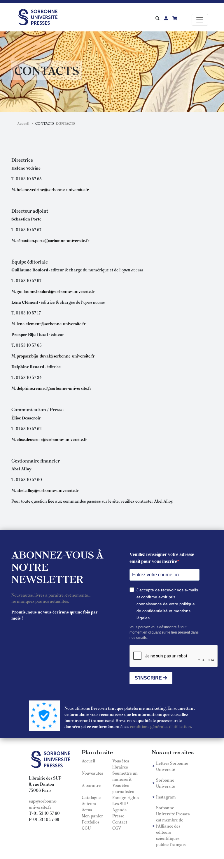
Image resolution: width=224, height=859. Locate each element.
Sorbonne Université (165, 783)
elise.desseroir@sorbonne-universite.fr (52, 439)
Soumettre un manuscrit (125, 776)
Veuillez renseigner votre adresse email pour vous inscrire (162, 558)
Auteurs (89, 803)
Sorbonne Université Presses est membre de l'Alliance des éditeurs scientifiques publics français (173, 826)
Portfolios (90, 822)
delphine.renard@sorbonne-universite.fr (54, 388)
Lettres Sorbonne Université (172, 766)
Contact (119, 822)
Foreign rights (125, 797)
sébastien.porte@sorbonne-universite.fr (53, 240)
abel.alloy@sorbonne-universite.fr (48, 490)
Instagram (166, 797)
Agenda (119, 809)
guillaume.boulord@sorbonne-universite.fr (56, 291)
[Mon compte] (166, 18)
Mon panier (92, 816)
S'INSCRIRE (149, 677)
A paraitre (91, 785)
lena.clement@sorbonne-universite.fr (51, 323)
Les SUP (120, 803)
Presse (118, 816)
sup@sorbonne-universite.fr (43, 804)
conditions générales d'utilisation (160, 726)
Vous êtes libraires (120, 764)
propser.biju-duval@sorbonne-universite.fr (55, 356)
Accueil (23, 123)
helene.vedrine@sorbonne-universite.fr (53, 189)
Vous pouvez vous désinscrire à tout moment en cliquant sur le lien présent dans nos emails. (164, 632)
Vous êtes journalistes (123, 788)
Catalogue (91, 797)
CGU (86, 828)
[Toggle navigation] (200, 20)
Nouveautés (92, 773)
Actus (87, 809)
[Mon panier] (174, 18)
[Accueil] (40, 16)
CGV (116, 828)
